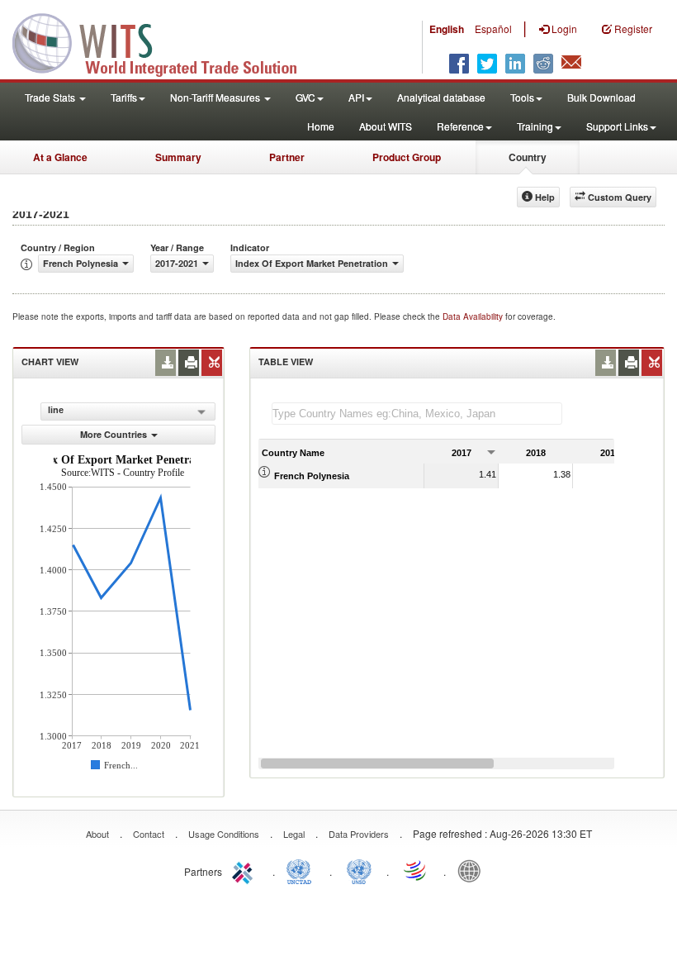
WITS (165, 41)
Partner (287, 157)
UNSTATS (359, 870)
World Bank (473, 870)
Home (320, 126)
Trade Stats (51, 97)
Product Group (406, 157)
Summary (178, 157)
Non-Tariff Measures (216, 97)
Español (493, 28)
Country (528, 157)
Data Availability (474, 316)
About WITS (385, 126)
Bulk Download (601, 97)
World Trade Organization (416, 870)
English (446, 28)
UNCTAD (302, 870)
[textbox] (417, 413)
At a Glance (60, 157)
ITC (245, 870)
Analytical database (441, 97)
